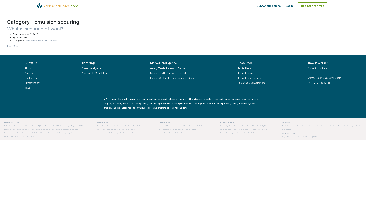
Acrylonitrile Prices (296, 137)
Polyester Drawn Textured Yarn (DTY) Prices (15, 133)
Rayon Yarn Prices (224, 133)
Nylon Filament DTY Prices (113, 129)
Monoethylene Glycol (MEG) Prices (53, 126)
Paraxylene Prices (18, 126)
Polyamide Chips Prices (139, 126)
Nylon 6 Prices (135, 133)
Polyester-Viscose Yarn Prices (11, 136)
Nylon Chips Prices (126, 126)
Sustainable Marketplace (95, 73)
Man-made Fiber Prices (343, 126)
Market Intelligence (92, 68)
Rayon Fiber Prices (262, 129)
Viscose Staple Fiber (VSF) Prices (228, 129)
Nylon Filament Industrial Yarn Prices (105, 133)
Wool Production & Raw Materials (41, 40)
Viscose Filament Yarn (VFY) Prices (247, 129)
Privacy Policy (32, 82)
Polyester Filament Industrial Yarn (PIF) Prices (67, 129)
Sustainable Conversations (251, 82)
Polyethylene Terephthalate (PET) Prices (74, 126)
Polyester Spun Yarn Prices (70, 133)
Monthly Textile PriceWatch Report (168, 73)
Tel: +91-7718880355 (319, 82)
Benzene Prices (101, 126)
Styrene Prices (320, 126)
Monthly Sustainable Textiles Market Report (172, 78)
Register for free (312, 6)
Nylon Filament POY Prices (128, 129)
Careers (29, 73)
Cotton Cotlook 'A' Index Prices (196, 126)
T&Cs (27, 87)
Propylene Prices (286, 137)
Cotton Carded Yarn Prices (180, 133)
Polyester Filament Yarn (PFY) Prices (45, 129)
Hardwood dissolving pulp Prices (242, 126)
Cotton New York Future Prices (166, 126)
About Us (30, 68)
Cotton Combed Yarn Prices (165, 133)
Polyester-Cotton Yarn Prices (28, 136)
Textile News (244, 68)
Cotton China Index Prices (165, 129)
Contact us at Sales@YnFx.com (324, 77)
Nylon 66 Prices (101, 129)
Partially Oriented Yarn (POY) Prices (36, 133)
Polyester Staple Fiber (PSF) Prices (25, 129)
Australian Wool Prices (287, 126)
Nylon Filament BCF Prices (123, 133)
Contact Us (31, 78)
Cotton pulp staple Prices (226, 126)
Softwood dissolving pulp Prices (259, 126)
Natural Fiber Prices (330, 126)
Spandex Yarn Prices (299, 126)
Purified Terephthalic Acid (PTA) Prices (34, 126)
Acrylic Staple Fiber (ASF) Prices (310, 137)
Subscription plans (269, 5)
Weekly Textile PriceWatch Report (167, 68)
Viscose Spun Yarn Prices (250, 133)
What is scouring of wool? (35, 29)
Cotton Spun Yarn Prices (190, 129)
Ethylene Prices (8, 126)
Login (289, 5)
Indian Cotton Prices (178, 129)
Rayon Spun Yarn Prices (236, 133)
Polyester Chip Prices (9, 129)
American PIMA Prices (181, 126)
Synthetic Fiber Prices (357, 126)
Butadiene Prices (311, 126)
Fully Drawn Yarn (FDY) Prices (54, 133)
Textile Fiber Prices (286, 129)
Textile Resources (247, 73)
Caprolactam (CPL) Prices (113, 126)
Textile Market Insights (249, 78)
